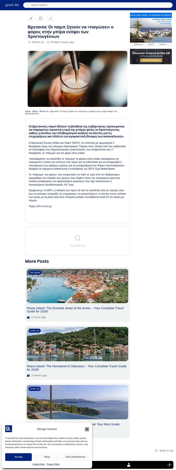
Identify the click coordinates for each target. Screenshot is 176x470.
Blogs (35, 111)
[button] (87, 429)
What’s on (43, 111)
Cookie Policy (38, 464)
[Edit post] (31, 18)
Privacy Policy (53, 464)
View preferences (75, 456)
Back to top (166, 450)
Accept (19, 456)
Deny (47, 456)
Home (28, 111)
